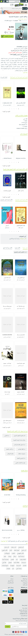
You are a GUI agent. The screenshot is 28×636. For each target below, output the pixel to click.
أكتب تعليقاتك (23, 239)
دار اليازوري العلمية (21, 458)
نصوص (9, 563)
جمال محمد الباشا (20, 423)
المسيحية (19, 566)
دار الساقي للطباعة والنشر (19, 445)
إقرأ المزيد (25, 73)
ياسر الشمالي (20, 366)
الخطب (13, 553)
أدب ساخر (7, 547)
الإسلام (24, 566)
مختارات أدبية (5, 560)
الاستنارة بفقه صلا (20, 420)
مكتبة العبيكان (10, 454)
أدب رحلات (13, 547)
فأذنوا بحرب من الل (21, 335)
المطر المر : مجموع (20, 392)
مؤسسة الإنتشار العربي (20, 463)
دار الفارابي (6, 436)
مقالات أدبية (16, 563)
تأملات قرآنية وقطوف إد (7, 103)
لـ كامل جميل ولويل (20, 105)
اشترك (7, 627)
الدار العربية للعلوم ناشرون (19, 436)
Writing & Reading (21, 495)
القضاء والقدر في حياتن (20, 103)
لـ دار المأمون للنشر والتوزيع (20, 252)
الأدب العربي (4, 550)
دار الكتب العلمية (9, 449)
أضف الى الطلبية (8, 36)
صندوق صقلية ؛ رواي (7, 420)
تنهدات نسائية (7, 392)
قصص (12, 560)
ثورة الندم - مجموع (7, 363)
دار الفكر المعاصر (21, 449)
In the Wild (7, 495)
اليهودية (12, 566)
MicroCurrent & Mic (7, 530)
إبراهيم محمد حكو (20, 280)
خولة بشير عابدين (6, 337)
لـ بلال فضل (7, 228)
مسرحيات (24, 563)
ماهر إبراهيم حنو (20, 337)
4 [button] (11, 109)
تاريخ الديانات (5, 566)
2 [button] (16, 109)
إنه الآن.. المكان (21, 191)
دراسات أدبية (21, 556)
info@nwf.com (23, 614)
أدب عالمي (24, 550)
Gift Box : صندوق (20, 530)
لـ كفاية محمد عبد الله (7, 105)
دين (27, 543)
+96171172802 (23, 612)
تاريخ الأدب (7, 553)
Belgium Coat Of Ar (21, 158)
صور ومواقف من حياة (7, 306)
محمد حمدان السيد (22, 19)
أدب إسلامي (20, 547)
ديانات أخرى (18, 569)
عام (17, 560)
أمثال (11, 550)
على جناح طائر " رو (21, 306)
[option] (20, 94)
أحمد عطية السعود (20, 308)
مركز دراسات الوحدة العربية (19, 440)
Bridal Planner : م (7, 158)
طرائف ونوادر (23, 560)
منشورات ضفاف (21, 454)
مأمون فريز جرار (7, 308)
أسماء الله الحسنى (7, 278)
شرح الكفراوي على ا (21, 278)
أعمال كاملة (16, 550)
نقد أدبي (4, 563)
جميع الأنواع (14, 51)
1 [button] (18, 109)
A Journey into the (7, 335)
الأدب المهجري (20, 553)
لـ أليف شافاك (20, 228)
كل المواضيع (4, 541)
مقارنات (8, 569)
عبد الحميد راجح (7, 280)
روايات (9, 556)
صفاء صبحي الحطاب (7, 423)
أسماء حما (7, 394)
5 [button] (9, 109)
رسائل (15, 556)
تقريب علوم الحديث (21, 363)
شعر (5, 556)
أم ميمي (7, 225)
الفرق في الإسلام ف (7, 191)
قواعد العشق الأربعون (21, 225)
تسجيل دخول (23, 1)
